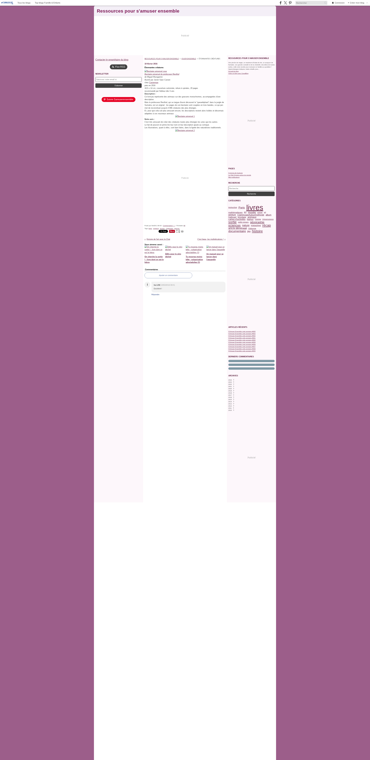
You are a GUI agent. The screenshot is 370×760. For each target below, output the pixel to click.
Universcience (268, 219)
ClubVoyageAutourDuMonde (250, 215)
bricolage (242, 217)
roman (259, 212)
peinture (232, 215)
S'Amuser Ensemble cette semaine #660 (242, 340)
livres (254, 207)
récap (266, 225)
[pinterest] (290, 2)
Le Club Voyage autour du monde (239, 175)
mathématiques (235, 212)
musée (252, 212)
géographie (257, 222)
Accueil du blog (233, 71)
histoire (257, 231)
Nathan (250, 219)
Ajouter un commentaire (168, 275)
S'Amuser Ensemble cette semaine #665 (242, 331)
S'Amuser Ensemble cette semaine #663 (242, 333)
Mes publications (233, 177)
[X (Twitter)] (285, 2)
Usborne (252, 228)
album (268, 215)
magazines (256, 226)
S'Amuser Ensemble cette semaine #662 (242, 336)
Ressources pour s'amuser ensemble (162, 58)
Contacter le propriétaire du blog (111, 59)
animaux (252, 217)
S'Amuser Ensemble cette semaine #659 (242, 342)
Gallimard (232, 217)
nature (245, 225)
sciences (234, 225)
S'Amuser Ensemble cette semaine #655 (242, 351)
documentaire (237, 231)
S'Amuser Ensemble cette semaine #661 (242, 338)
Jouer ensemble (189, 58)
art (265, 212)
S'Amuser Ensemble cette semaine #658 (242, 344)
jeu (248, 231)
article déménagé (237, 228)
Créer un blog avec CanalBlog (238, 73)
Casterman (153, 82)
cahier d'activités (236, 219)
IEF (245, 212)
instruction (232, 208)
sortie (232, 222)
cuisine (258, 219)
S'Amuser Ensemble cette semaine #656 (242, 349)
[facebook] (280, 2)
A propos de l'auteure (235, 173)
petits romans (243, 222)
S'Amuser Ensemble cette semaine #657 (242, 346)
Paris (241, 207)
